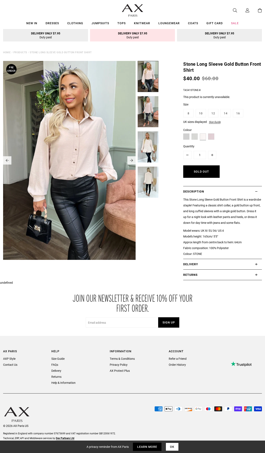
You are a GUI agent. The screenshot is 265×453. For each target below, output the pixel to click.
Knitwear (142, 23)
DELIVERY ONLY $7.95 (45, 35)
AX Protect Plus (120, 371)
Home (7, 52)
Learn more (147, 447)
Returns (56, 377)
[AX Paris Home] (132, 10)
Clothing (75, 23)
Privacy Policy (119, 365)
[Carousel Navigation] (69, 160)
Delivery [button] (190, 264)
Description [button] (193, 191)
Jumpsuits (100, 23)
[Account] (243, 10)
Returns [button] (190, 275)
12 (213, 113)
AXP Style (9, 359)
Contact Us (10, 365)
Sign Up (169, 322)
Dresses (52, 23)
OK (172, 447)
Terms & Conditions (122, 359)
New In (31, 23)
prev (7, 160)
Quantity (188, 146)
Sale (235, 23)
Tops (121, 23)
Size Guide (214, 122)
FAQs (54, 365)
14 (226, 113)
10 (201, 113)
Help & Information (63, 383)
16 (238, 113)
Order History (177, 365)
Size (185, 104)
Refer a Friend (178, 359)
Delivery (56, 371)
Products (20, 52)
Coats (193, 23)
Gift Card (214, 23)
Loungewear (169, 23)
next (131, 160)
